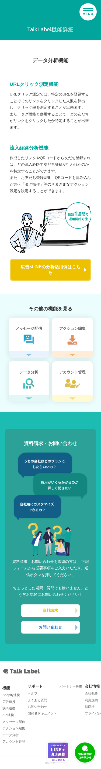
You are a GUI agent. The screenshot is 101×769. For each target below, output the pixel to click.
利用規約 (91, 700)
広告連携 (8, 702)
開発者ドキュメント (42, 713)
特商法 (90, 707)
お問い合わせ (50, 627)
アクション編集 (13, 728)
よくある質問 (37, 700)
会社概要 (91, 693)
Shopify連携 (11, 695)
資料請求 (50, 610)
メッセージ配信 (13, 722)
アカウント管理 (13, 741)
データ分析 (10, 735)
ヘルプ (32, 693)
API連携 (8, 715)
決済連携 (8, 708)
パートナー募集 (71, 686)
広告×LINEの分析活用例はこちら (51, 269)
